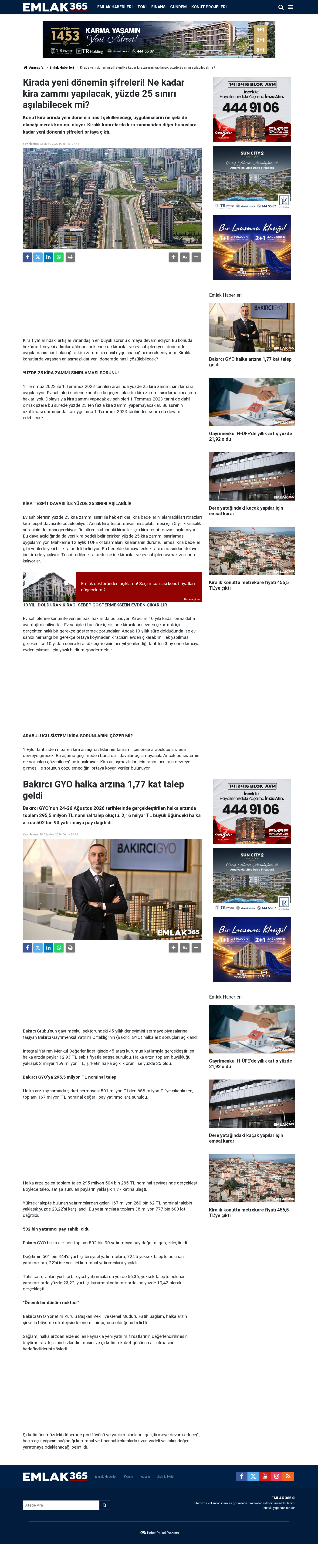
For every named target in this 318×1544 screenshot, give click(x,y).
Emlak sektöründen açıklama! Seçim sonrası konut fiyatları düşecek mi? (138, 586)
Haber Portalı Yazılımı (163, 1533)
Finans (158, 6)
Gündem (178, 6)
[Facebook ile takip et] (241, 1476)
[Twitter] (38, 257)
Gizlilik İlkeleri (166, 1476)
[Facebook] (27, 257)
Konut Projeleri (209, 6)
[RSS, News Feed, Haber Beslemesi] (288, 1476)
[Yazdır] (70, 257)
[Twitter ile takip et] (253, 1476)
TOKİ (142, 6)
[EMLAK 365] (55, 6)
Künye (128, 1476)
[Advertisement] (112, 297)
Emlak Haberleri (115, 6)
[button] (173, 257)
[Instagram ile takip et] (276, 1476)
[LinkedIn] (48, 257)
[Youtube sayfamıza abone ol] (265, 1476)
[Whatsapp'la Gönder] (59, 257)
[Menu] (290, 7)
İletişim (145, 1476)
